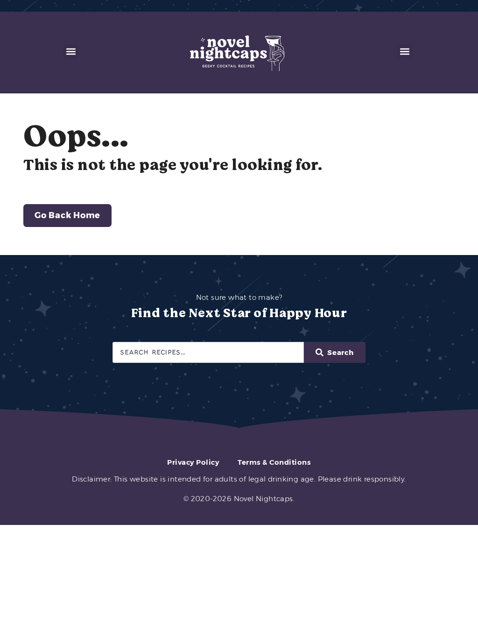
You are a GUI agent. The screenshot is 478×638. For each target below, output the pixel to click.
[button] (71, 51)
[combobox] (208, 352)
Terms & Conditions (274, 462)
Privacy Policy (193, 462)
